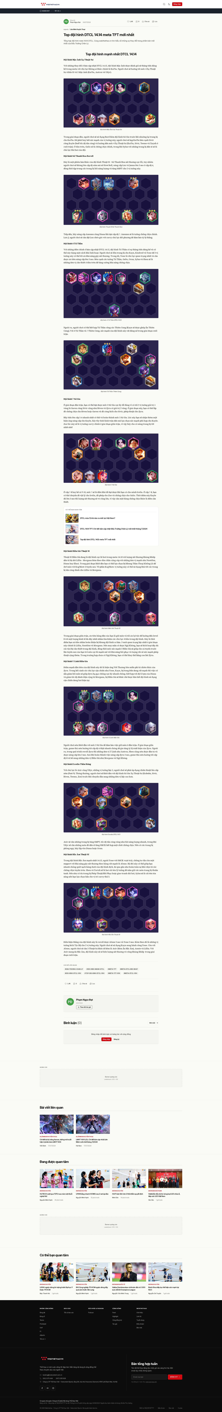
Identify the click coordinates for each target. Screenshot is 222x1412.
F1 (40, 1331)
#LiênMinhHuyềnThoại (48, 1136)
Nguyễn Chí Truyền (154, 1293)
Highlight (115, 1316)
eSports (42, 1335)
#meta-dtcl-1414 (130, 973)
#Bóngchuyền (45, 1191)
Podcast (91, 1312)
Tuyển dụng (140, 1320)
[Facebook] (42, 1388)
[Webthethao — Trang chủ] (50, 4)
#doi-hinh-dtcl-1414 (73, 973)
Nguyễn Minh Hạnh (46, 1200)
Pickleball (43, 1324)
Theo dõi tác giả (85, 1007)
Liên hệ (139, 1316)
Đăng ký (116, 1039)
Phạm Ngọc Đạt (75, 22)
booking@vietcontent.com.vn (52, 1375)
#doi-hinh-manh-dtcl (95, 969)
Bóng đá (42, 1312)
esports (66, 29)
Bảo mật (139, 1328)
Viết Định (43, 1146)
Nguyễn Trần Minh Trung (120, 1293)
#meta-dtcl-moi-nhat (129, 969)
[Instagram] (53, 1388)
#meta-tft (112, 969)
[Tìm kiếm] (164, 4)
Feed (114, 1312)
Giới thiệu (140, 1312)
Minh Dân (115, 1197)
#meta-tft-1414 (114, 973)
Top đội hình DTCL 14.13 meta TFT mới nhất (97, 539)
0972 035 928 (61, 1378)
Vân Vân (151, 1200)
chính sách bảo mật (151, 1382)
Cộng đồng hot (117, 1320)
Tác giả (114, 1324)
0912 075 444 (48, 1378)
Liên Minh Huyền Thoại (77, 29)
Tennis (42, 1320)
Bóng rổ (42, 1316)
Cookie (180, 1408)
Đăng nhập (177, 4)
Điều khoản (140, 1324)
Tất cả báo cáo (69, 1312)
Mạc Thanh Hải (45, 1293)
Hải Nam (79, 1146)
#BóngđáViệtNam (155, 1191)
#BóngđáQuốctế (118, 1284)
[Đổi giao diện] (169, 4)
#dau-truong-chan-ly (74, 969)
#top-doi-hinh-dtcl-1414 (94, 973)
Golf (41, 1328)
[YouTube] (47, 1388)
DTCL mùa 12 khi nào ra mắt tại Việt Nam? (97, 518)
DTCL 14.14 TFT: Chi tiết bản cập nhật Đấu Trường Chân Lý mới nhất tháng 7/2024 (113, 529)
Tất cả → (58, 11)
